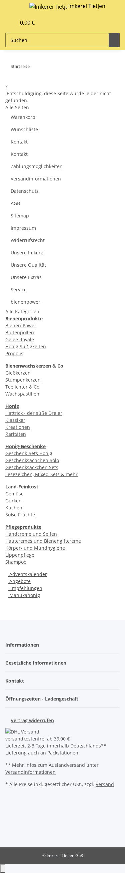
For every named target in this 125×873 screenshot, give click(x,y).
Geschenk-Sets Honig (28, 453)
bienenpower (25, 302)
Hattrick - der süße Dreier (33, 413)
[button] (3, 22)
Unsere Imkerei (28, 252)
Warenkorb (23, 117)
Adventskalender (27, 574)
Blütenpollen (19, 332)
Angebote (19, 581)
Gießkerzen (18, 373)
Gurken (13, 500)
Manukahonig (24, 595)
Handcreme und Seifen (31, 534)
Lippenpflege (19, 555)
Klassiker (15, 420)
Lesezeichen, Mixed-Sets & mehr (41, 474)
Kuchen (13, 507)
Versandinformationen (36, 178)
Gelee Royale (19, 339)
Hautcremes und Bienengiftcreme (43, 541)
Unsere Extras (26, 277)
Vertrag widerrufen (32, 720)
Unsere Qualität (28, 265)
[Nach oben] (2, 868)
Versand (105, 784)
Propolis (14, 353)
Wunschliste (24, 129)
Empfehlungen (25, 588)
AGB (15, 203)
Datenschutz (25, 191)
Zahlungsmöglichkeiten (37, 166)
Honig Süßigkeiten (25, 346)
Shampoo (15, 562)
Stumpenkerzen (23, 380)
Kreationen (17, 427)
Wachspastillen (22, 394)
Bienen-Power (20, 325)
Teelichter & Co (22, 387)
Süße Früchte (20, 514)
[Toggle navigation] (13, 7)
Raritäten (15, 434)
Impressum (23, 228)
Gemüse (14, 493)
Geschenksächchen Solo (32, 460)
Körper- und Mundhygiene (35, 548)
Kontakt (19, 142)
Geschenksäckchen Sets (31, 467)
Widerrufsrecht (28, 240)
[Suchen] (114, 40)
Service (19, 289)
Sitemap (20, 215)
